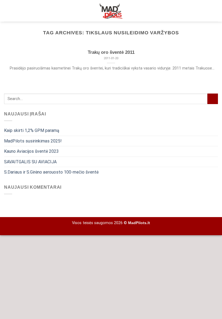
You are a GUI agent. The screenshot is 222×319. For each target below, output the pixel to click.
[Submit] (212, 99)
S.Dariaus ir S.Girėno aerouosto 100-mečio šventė (51, 172)
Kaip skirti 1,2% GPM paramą (31, 130)
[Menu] (214, 10)
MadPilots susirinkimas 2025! (33, 141)
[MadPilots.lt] (111, 11)
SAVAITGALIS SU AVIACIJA (30, 161)
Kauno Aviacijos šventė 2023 (31, 151)
